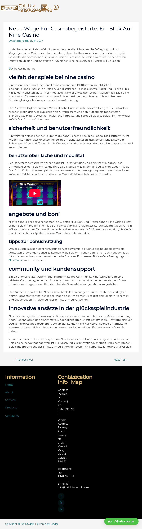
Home (9, 384)
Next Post (122, 359)
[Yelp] (61, 502)
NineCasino (16, 260)
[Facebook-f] (61, 496)
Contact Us (12, 415)
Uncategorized (18, 40)
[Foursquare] (61, 509)
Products (11, 407)
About (9, 392)
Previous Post (22, 359)
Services (10, 400)
